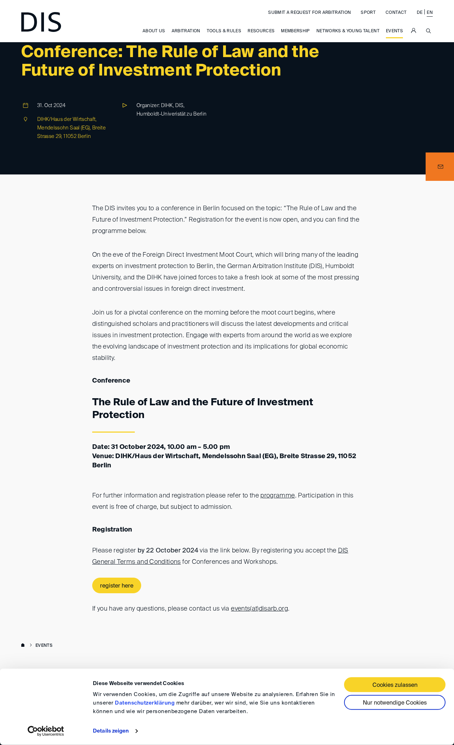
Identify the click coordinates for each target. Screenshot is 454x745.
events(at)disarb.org (259, 609)
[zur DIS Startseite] (41, 22)
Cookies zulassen (394, 685)
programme (277, 496)
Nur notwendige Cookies (395, 703)
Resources (261, 31)
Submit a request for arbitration (309, 13)
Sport (368, 13)
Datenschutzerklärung (145, 703)
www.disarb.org (24, 646)
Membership (295, 31)
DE (420, 13)
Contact (396, 13)
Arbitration (186, 31)
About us (154, 31)
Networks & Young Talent (348, 31)
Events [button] (394, 31)
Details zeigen (111, 731)
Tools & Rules (224, 31)
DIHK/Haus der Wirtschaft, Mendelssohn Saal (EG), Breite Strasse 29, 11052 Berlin (71, 128)
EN (430, 13)
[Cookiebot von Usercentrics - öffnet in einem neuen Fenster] (46, 731)
